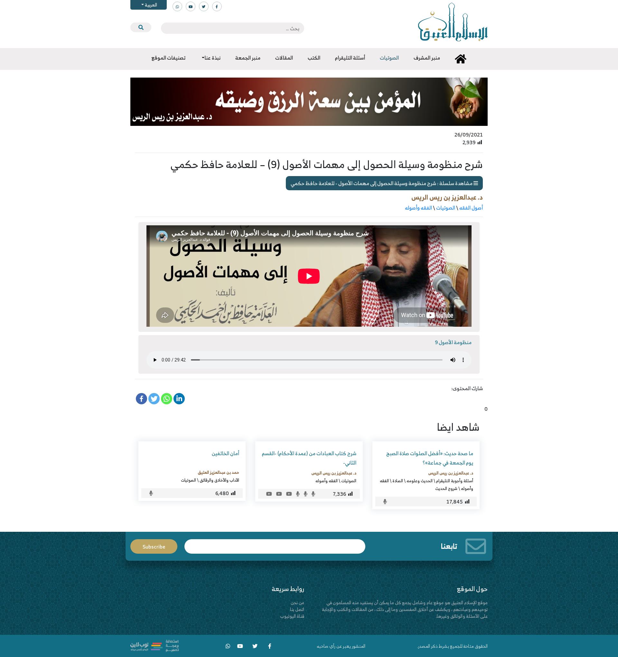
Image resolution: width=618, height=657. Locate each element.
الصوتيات (445, 207)
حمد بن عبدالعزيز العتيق (218, 472)
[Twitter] (154, 398)
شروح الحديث (446, 488)
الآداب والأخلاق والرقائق (219, 479)
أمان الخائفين (225, 453)
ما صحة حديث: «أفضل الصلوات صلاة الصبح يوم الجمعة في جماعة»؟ (429, 458)
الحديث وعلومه (420, 480)
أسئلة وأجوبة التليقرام (454, 480)
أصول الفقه (471, 207)
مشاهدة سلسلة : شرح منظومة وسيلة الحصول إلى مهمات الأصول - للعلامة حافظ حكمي (382, 183)
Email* (274, 543)
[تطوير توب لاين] (154, 645)
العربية (150, 5)
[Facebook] (141, 398)
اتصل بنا (297, 609)
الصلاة (397, 480)
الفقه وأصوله (418, 207)
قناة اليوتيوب (292, 616)
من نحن (297, 602)
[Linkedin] (179, 398)
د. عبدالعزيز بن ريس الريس (447, 197)
